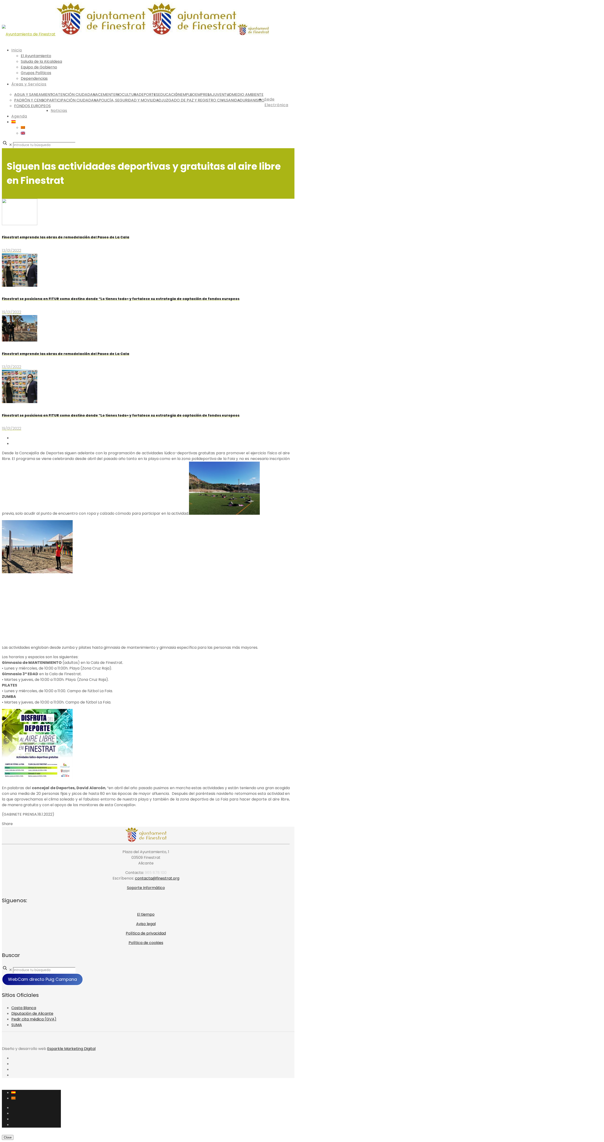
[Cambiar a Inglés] (23, 133)
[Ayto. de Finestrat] (135, 34)
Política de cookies (146, 942)
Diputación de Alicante (32, 1013)
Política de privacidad (146, 933)
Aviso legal (146, 924)
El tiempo (146, 914)
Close (8, 1137)
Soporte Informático (146, 887)
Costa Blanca (23, 1008)
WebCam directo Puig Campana (42, 979)
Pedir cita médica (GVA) (33, 1019)
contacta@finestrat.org (157, 878)
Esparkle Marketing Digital (71, 1048)
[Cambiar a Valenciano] (23, 127)
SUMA (16, 1025)
